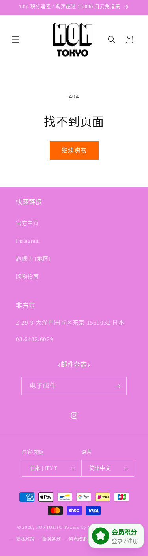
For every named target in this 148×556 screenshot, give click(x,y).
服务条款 (51, 539)
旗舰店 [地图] (33, 259)
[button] (15, 39)
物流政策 (78, 539)
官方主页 (27, 223)
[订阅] (117, 386)
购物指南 (27, 277)
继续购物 (74, 150)
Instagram (28, 241)
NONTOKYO (50, 526)
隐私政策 (25, 539)
